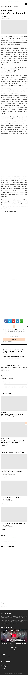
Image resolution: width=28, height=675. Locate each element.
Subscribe (14, 649)
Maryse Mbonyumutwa (7, 40)
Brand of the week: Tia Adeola (10, 497)
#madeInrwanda (17, 297)
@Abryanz (14, 647)
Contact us (5, 665)
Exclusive (4, 412)
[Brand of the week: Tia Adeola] (14, 488)
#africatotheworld (8, 305)
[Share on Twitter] (10, 321)
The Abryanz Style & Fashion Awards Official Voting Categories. (12, 441)
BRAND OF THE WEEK (14, 452)
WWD (15, 127)
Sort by (20, 387)
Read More (4, 418)
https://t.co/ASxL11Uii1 (10, 307)
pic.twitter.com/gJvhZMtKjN (12, 309)
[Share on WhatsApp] (21, 321)
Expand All (8, 387)
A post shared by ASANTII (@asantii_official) (14, 171)
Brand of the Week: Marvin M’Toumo (13, 523)
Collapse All (14, 387)
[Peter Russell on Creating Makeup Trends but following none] (14, 403)
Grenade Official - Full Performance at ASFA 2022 (14, 644)
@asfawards (3, 606)
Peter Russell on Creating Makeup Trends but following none (12, 415)
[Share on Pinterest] (13, 321)
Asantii (2, 36)
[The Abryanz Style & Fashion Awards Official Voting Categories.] (14, 429)
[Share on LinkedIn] (17, 321)
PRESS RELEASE (5, 438)
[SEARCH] (22, 3)
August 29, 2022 (20, 315)
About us (4, 664)
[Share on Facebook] (6, 321)
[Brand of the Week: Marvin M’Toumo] (14, 514)
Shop (4, 668)
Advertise (5, 666)
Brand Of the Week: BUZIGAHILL (11, 471)
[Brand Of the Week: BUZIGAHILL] (14, 462)
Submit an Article (26, 4)
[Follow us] (20, 3)
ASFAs (3, 603)
